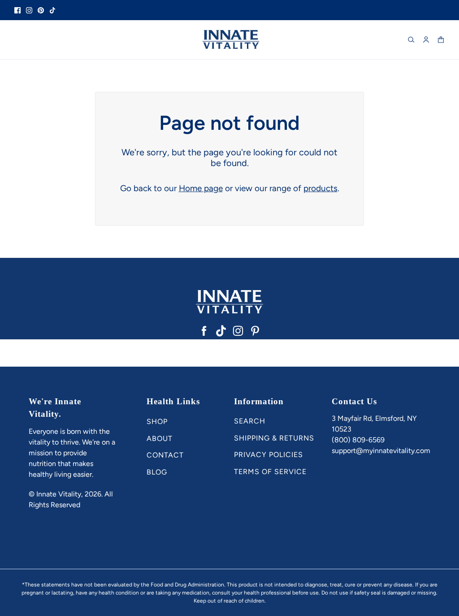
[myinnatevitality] (229, 39)
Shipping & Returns (274, 438)
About (160, 438)
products (320, 188)
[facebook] (17, 10)
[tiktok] (52, 10)
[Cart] (441, 39)
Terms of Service (270, 471)
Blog (157, 472)
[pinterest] (41, 10)
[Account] (426, 39)
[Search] (411, 39)
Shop (157, 421)
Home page (201, 188)
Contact (165, 455)
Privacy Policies (268, 454)
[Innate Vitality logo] (229, 301)
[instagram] (29, 10)
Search (249, 421)
